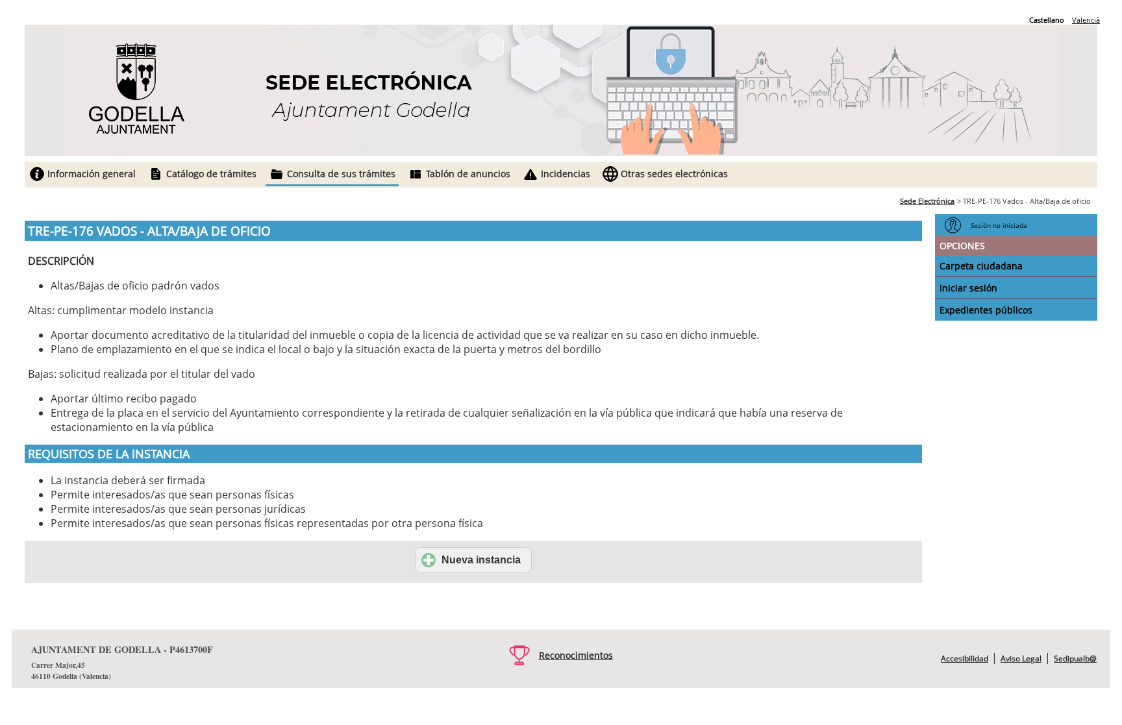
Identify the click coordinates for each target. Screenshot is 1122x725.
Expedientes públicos (986, 310)
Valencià (1086, 20)
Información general (91, 173)
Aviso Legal (1021, 658)
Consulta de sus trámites (341, 173)
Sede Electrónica (927, 201)
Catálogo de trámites (211, 173)
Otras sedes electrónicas (674, 173)
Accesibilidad (964, 658)
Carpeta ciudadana (981, 266)
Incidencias (565, 173)
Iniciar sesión (968, 288)
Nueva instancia (481, 559)
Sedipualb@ (1075, 658)
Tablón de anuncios (468, 173)
